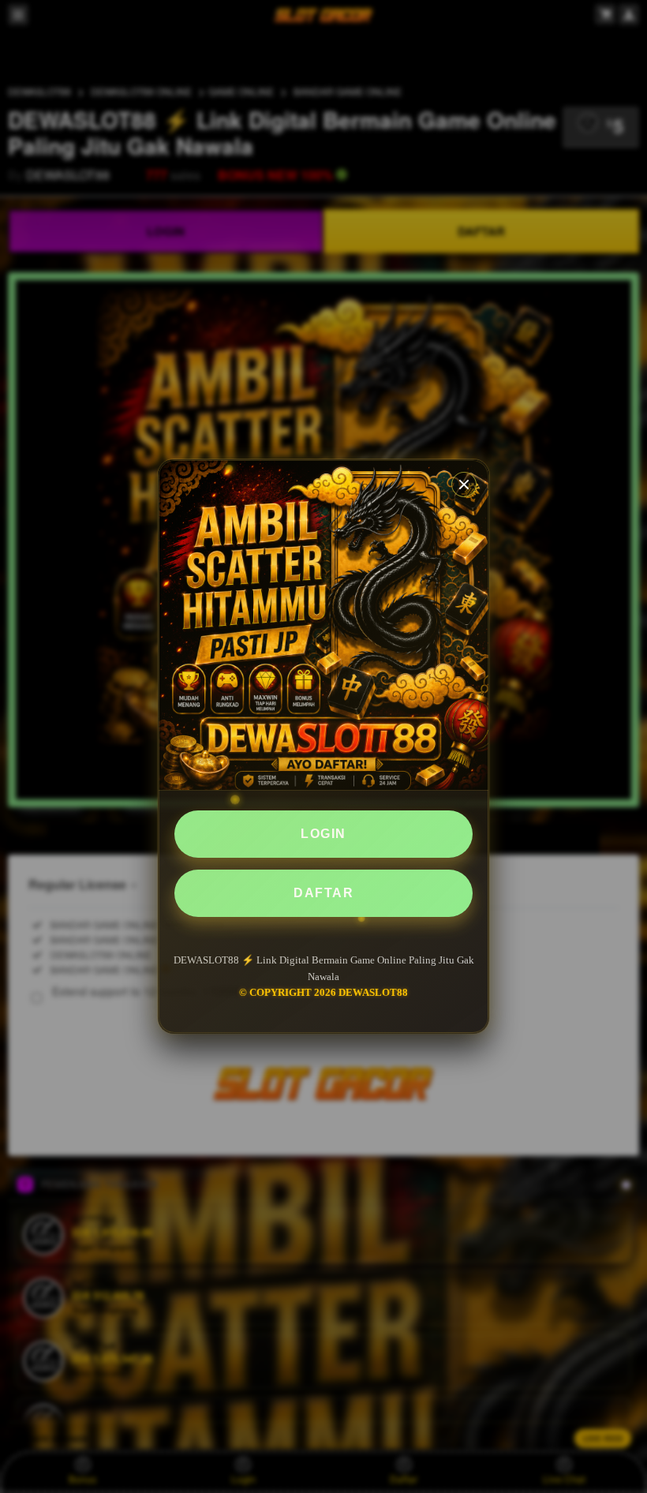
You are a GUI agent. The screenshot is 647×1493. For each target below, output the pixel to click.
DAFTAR (323, 893)
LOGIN (323, 833)
